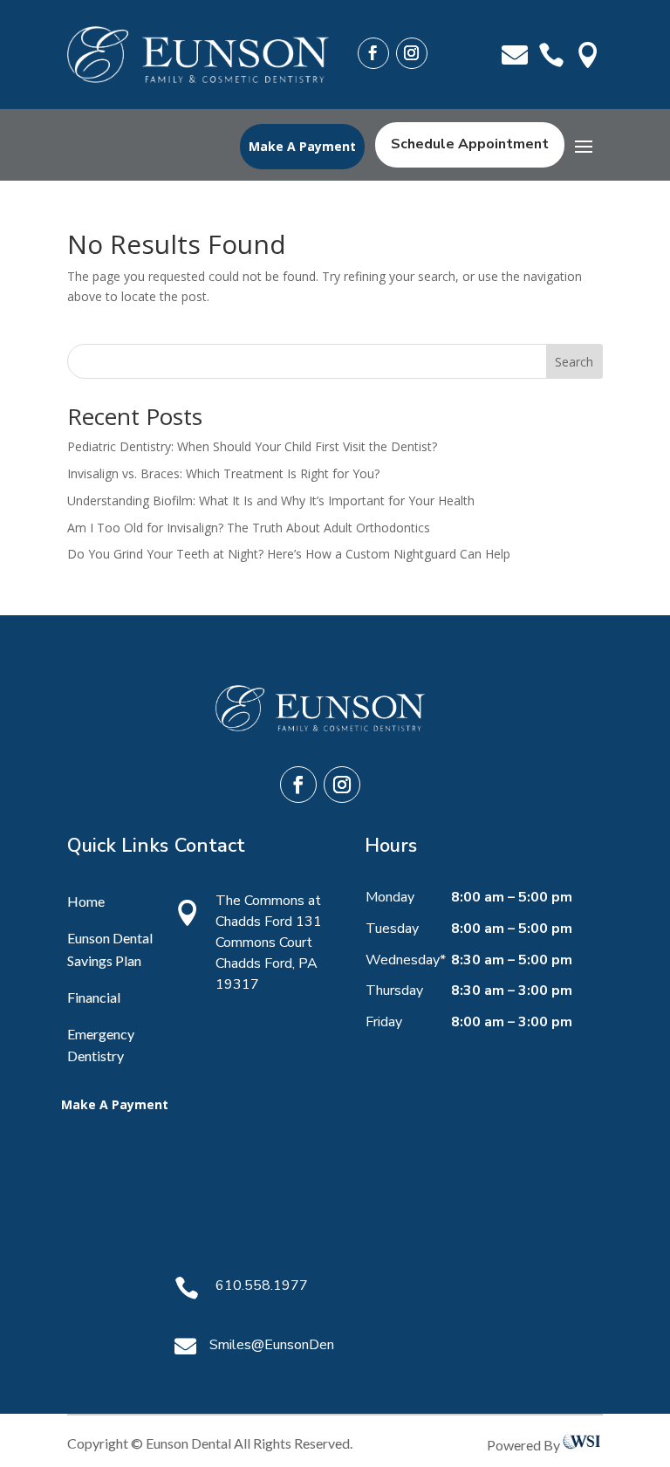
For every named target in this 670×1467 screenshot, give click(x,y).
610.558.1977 (261, 1285)
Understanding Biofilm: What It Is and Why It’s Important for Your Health (271, 500)
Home (86, 901)
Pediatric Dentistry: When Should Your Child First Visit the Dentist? (252, 446)
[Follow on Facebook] (373, 53)
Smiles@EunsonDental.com (294, 1344)
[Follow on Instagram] (411, 53)
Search (574, 361)
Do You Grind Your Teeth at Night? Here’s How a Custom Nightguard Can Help (288, 553)
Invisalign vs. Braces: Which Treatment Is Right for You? (223, 473)
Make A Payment (302, 146)
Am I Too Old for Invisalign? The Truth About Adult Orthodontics (248, 527)
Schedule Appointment (470, 144)
